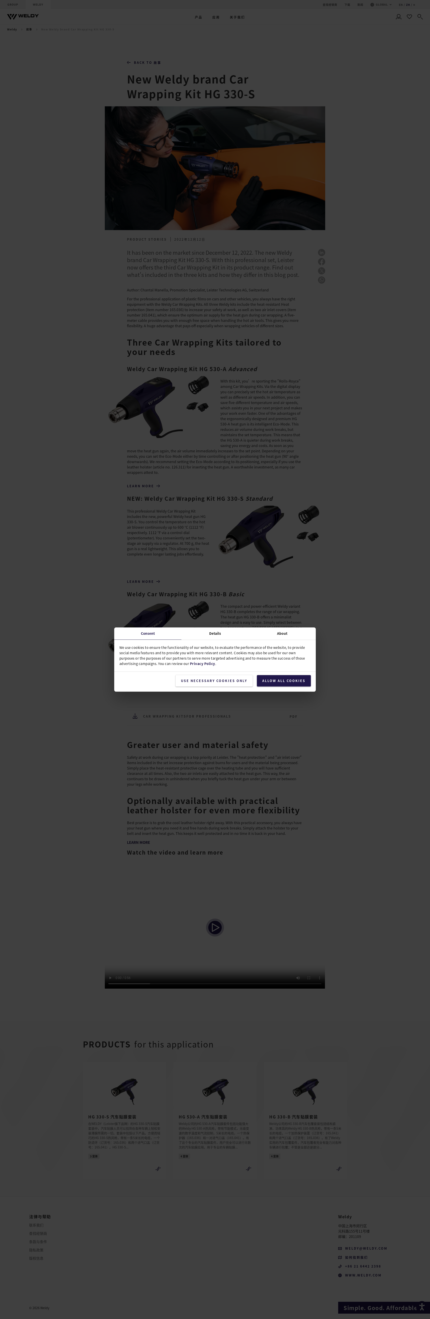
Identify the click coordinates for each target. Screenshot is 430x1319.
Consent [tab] (148, 633)
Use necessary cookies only (214, 680)
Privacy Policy (202, 663)
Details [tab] (215, 633)
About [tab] (282, 633)
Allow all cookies (283, 680)
